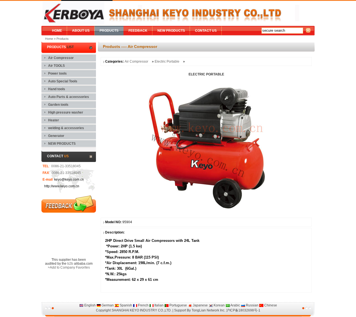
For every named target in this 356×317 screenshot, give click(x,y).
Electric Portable (167, 61)
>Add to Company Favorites (69, 267)
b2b (70, 264)
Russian (251, 305)
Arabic (235, 305)
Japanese (200, 305)
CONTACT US (206, 31)
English (89, 305)
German (107, 305)
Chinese (270, 305)
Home (49, 38)
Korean (219, 305)
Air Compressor (136, 61)
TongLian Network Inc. (208, 310)
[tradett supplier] (68, 235)
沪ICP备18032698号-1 (243, 310)
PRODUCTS (109, 31)
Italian (159, 305)
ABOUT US (81, 31)
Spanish (125, 305)
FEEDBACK (137, 31)
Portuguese (178, 305)
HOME (57, 31)
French (143, 305)
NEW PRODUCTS (171, 31)
